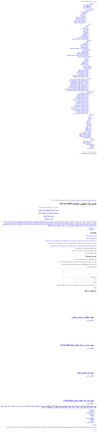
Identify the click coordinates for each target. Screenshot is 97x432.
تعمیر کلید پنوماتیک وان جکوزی (77, 225)
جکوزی (55, 221)
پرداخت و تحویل (90, 418)
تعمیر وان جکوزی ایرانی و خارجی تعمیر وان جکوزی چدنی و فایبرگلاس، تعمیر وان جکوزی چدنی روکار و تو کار (70, 240)
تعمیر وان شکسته (52, 225)
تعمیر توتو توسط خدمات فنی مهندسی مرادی (68, 224)
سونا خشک (26, 221)
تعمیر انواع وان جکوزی (91, 238)
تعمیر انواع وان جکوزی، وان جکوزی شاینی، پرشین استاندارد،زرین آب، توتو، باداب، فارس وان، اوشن (73, 245)
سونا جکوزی (42, 221)
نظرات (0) (91, 229)
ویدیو (92, 416)
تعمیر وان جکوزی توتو (91, 235)
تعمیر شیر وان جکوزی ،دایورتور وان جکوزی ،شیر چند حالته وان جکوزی (29, 224)
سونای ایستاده (19, 221)
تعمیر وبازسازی (90, 412)
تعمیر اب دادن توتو (60, 223)
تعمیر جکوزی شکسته (52, 224)
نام (95, 279)
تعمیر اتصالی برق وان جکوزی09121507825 (45, 223)
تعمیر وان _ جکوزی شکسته (63, 225)
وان (92, 223)
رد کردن (8, 427)
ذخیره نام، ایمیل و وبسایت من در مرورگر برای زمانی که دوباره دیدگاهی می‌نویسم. (75, 285)
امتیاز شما (94, 266)
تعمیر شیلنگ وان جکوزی (90, 225)
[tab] (47, 228)
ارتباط (92, 420)
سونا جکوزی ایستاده (34, 221)
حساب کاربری (90, 422)
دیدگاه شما (93, 277)
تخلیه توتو (67, 223)
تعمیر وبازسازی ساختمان (88, 200)
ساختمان (91, 411)
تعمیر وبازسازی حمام (76, 200)
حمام (52, 221)
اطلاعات (92, 419)
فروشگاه (91, 410)
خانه (95, 200)
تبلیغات (92, 415)
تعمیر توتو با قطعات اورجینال (85, 224)
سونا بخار (48, 221)
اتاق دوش (70, 221)
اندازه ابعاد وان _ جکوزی (75, 223)
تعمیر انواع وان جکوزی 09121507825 (26, 223)
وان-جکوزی (88, 223)
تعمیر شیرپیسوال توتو (8, 224)
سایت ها (92, 414)
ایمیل (94, 282)
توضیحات (91, 228)
